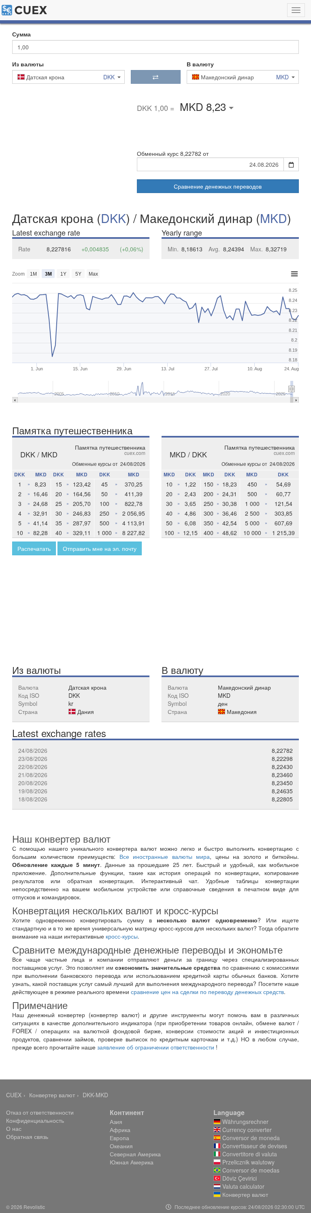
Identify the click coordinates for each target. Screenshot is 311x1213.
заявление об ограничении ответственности (155, 1047)
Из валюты (28, 64)
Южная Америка (131, 1162)
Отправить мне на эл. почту (99, 548)
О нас (13, 1128)
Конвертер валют (52, 1095)
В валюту (200, 64)
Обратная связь (27, 1136)
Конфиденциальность (35, 1120)
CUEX (13, 1095)
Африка (120, 1130)
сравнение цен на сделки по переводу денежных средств (207, 992)
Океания (121, 1146)
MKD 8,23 (204, 106)
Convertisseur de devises (254, 1146)
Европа (119, 1138)
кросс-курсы (122, 936)
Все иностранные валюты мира (164, 856)
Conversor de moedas (250, 1170)
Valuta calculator (242, 1186)
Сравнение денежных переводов (218, 186)
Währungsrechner (244, 1121)
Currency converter (246, 1130)
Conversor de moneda (250, 1138)
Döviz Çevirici (239, 1178)
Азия (116, 1121)
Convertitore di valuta (249, 1154)
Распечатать (34, 548)
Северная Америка (135, 1154)
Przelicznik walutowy (248, 1162)
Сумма (21, 34)
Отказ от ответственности (40, 1112)
